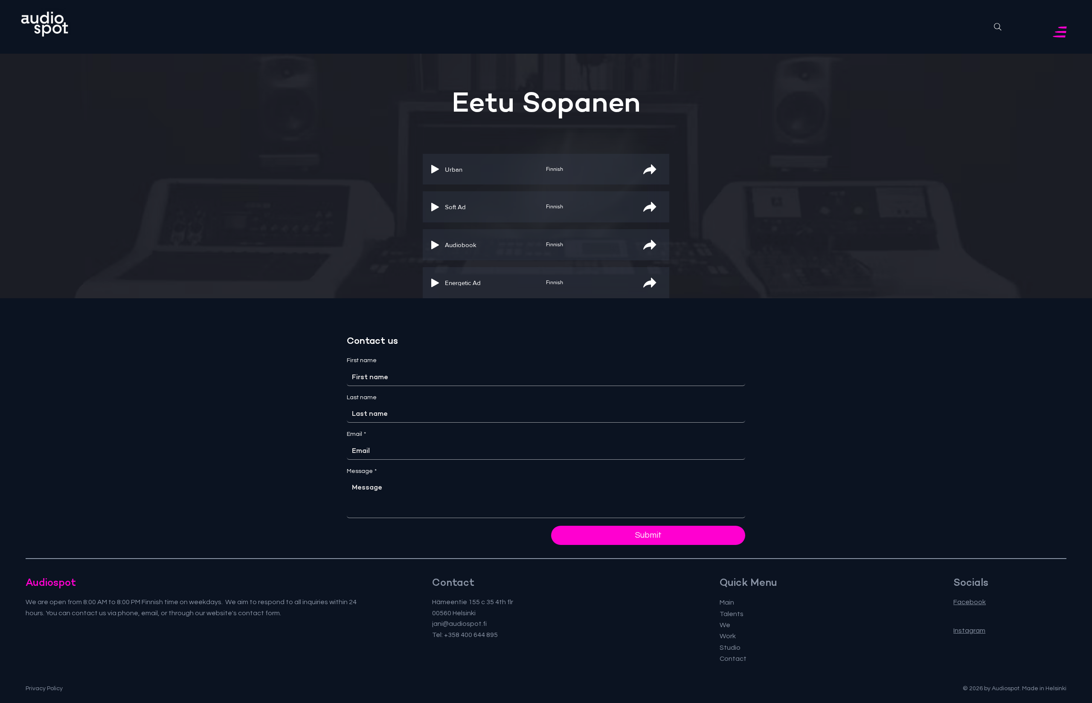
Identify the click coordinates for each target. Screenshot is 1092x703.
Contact (733, 658)
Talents (731, 614)
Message (362, 471)
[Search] (998, 27)
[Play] (435, 169)
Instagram (969, 630)
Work (728, 636)
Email (356, 434)
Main (727, 602)
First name (362, 360)
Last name (362, 397)
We (725, 625)
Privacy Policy (44, 688)
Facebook (969, 602)
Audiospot (51, 582)
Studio (730, 647)
